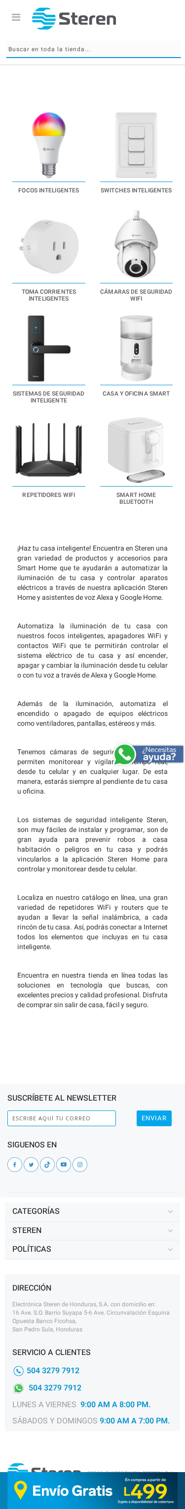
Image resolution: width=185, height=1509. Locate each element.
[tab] (92, 1211)
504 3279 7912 (53, 1370)
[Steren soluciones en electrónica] (74, 18)
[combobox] (93, 49)
